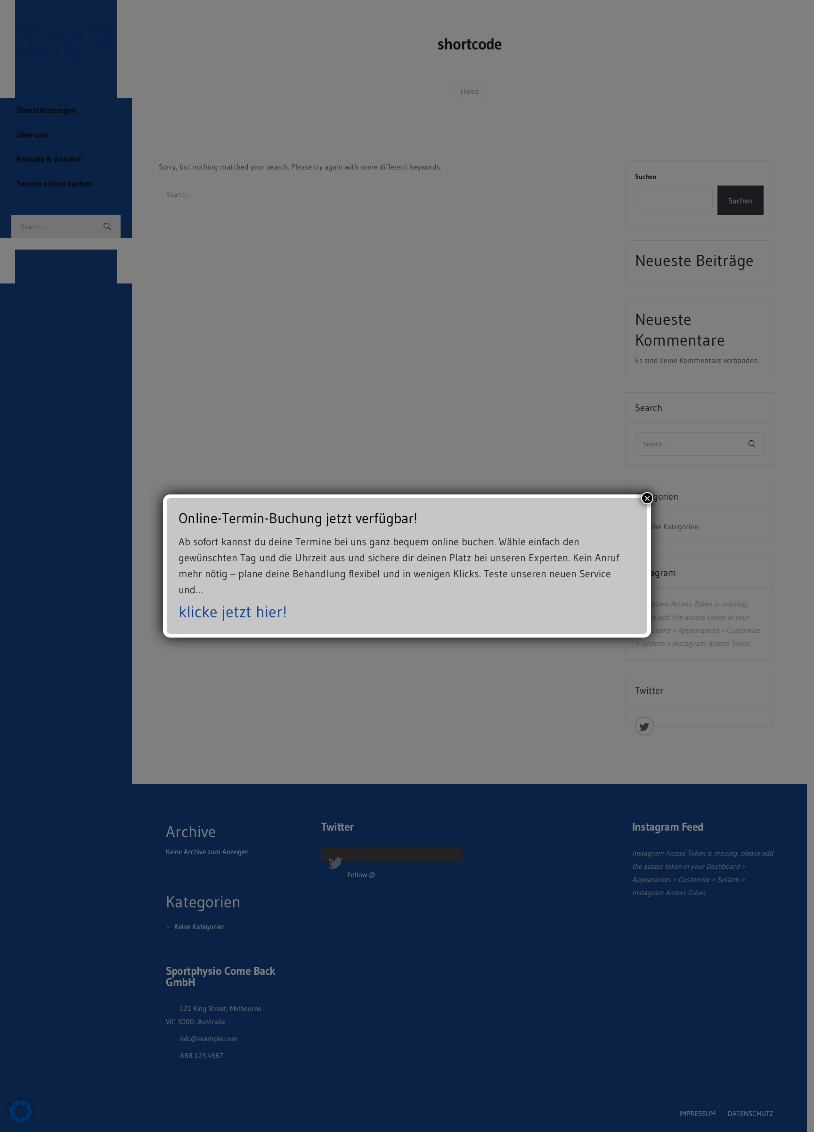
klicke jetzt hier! (233, 612)
